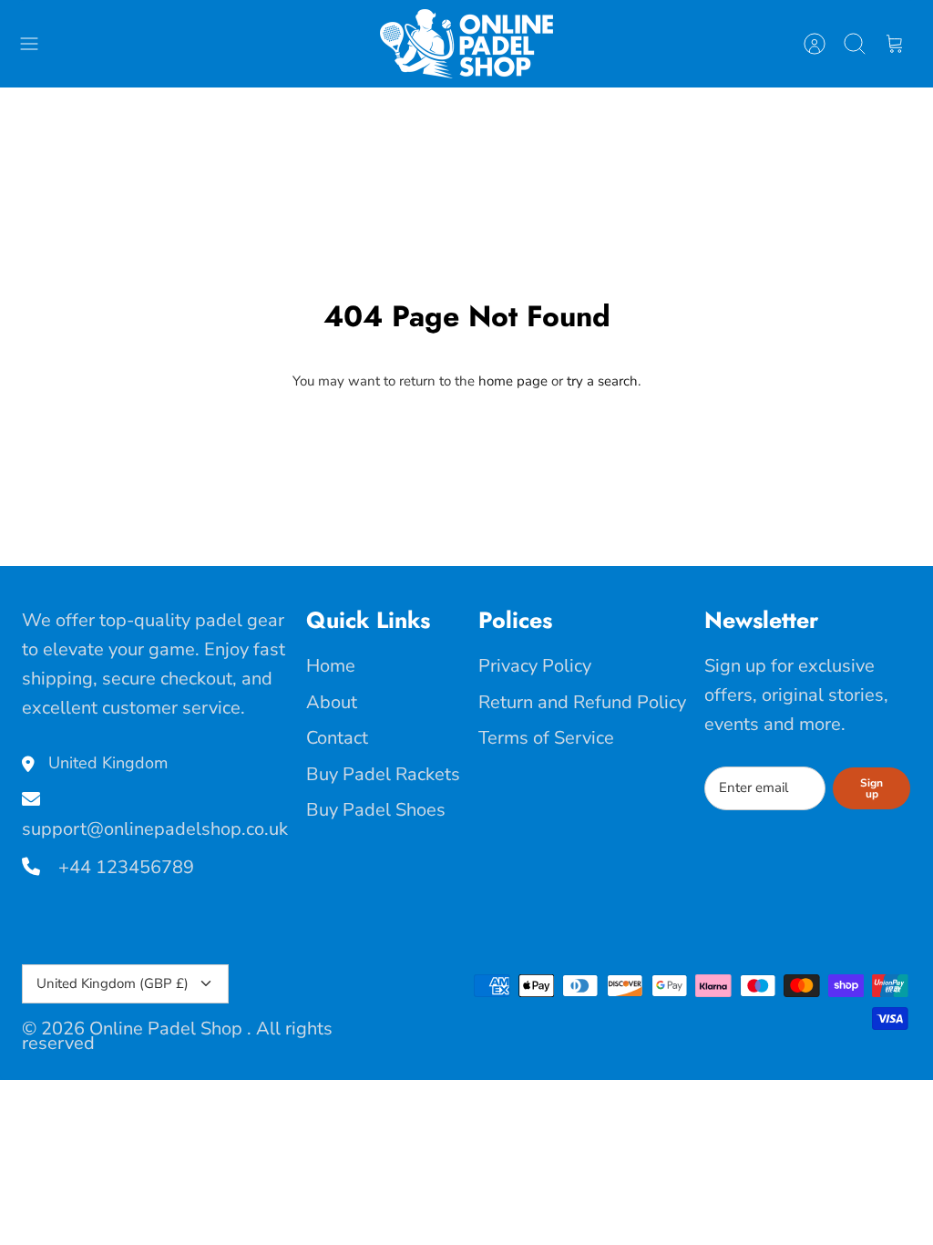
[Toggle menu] (38, 44)
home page (513, 381)
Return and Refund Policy (582, 702)
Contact (337, 737)
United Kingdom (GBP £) (112, 983)
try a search (602, 381)
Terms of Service (546, 737)
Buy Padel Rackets (383, 774)
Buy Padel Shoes (376, 809)
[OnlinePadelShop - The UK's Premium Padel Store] (466, 43)
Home (330, 665)
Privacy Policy (534, 665)
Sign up (871, 788)
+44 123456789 (124, 867)
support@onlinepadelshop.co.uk (155, 829)
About (331, 702)
